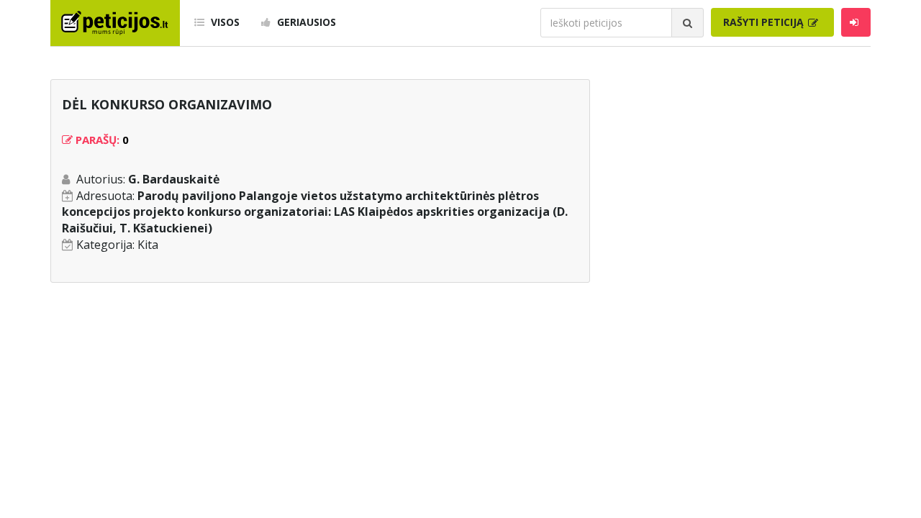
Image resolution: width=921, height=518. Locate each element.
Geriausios (305, 22)
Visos (224, 22)
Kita (147, 245)
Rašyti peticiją (765, 22)
